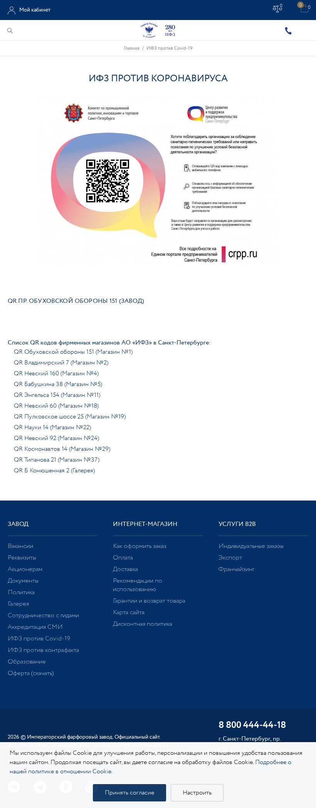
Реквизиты (22, 557)
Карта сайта (129, 612)
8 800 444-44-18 (252, 725)
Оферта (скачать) (31, 673)
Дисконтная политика (142, 624)
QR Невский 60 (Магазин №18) (56, 405)
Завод (18, 524)
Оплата (123, 557)
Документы (23, 580)
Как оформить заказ (139, 546)
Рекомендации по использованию (137, 585)
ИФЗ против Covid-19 (39, 638)
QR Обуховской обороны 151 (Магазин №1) (73, 352)
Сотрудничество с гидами (43, 615)
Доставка (125, 569)
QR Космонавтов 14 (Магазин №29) (62, 449)
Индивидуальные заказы (251, 546)
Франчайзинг (236, 569)
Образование (27, 661)
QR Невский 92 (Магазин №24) (56, 438)
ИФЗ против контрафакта (43, 650)
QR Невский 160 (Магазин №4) (56, 373)
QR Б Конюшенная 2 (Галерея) (54, 470)
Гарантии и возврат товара (149, 600)
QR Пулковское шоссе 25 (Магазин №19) (70, 416)
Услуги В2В (237, 524)
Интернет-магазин (145, 524)
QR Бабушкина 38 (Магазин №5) (58, 384)
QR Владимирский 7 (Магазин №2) (61, 362)
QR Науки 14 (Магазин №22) (52, 427)
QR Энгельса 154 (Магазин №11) (57, 395)
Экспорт (230, 557)
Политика (21, 592)
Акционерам (25, 569)
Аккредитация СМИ (35, 627)
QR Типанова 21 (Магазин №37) (56, 459)
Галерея (18, 604)
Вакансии (20, 546)
